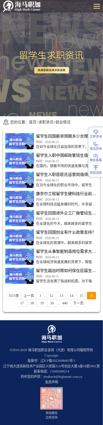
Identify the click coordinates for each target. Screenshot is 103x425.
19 (42, 303)
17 (22, 303)
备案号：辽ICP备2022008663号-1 (52, 361)
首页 (32, 122)
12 (51, 296)
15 (81, 296)
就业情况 (63, 122)
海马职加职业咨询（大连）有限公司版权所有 (60, 350)
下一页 (78, 303)
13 (61, 296)
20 (52, 303)
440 (65, 303)
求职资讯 (46, 122)
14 (71, 296)
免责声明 (51, 382)
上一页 (29, 296)
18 (32, 303)
